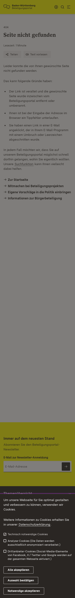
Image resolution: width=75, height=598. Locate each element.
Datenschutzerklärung (34, 524)
